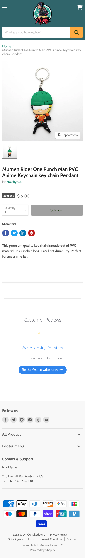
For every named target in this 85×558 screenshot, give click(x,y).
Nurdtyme (14, 182)
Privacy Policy (58, 534)
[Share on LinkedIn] (22, 233)
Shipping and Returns (21, 539)
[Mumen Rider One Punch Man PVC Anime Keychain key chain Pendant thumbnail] (9, 151)
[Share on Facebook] (5, 233)
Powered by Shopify (42, 550)
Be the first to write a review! (42, 370)
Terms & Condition (50, 539)
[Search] (76, 32)
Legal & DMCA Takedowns (29, 534)
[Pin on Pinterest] (31, 233)
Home (6, 46)
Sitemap (72, 539)
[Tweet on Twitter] (14, 233)
